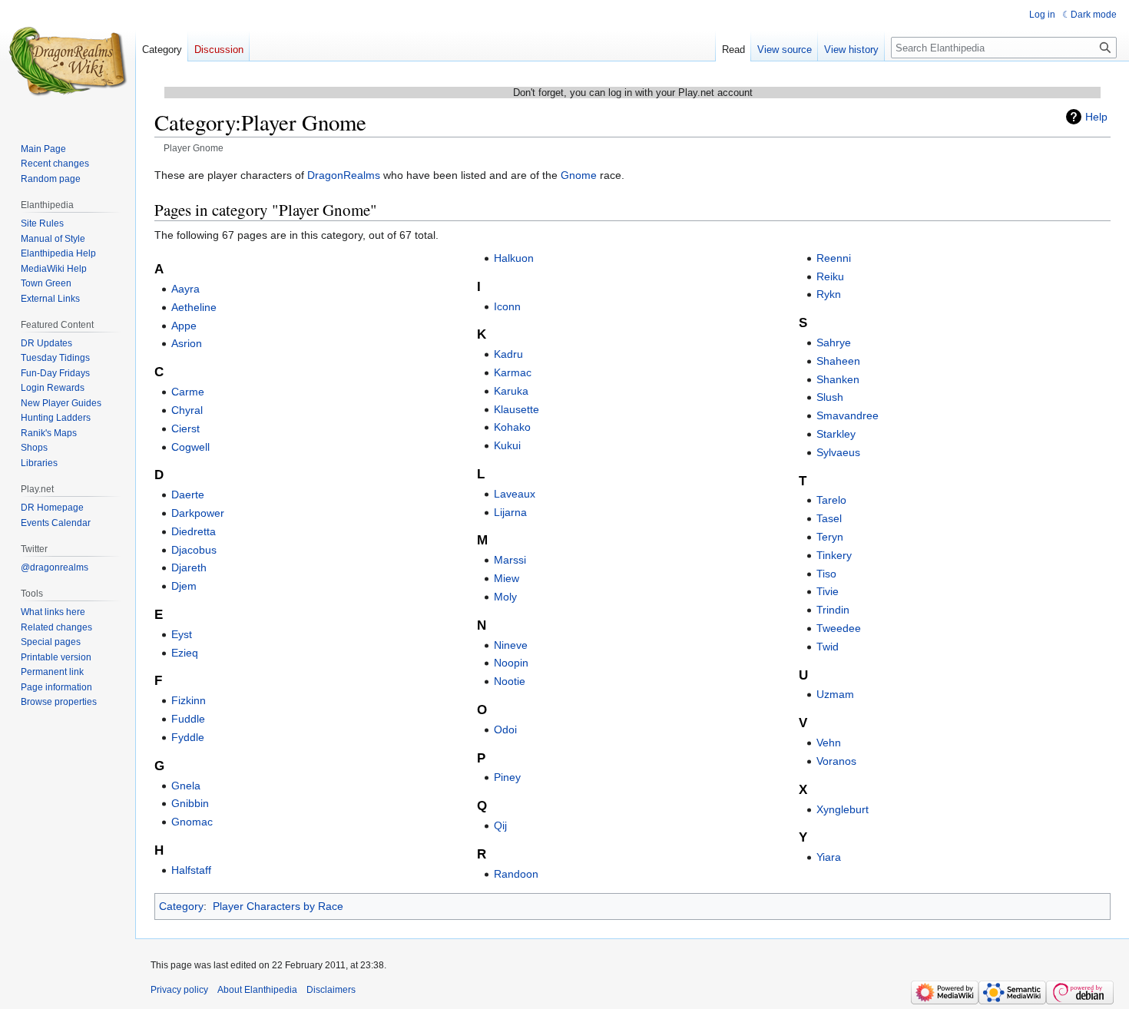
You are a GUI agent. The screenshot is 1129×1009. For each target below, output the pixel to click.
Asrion (186, 343)
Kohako (512, 427)
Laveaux (514, 494)
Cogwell (190, 447)
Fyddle (187, 737)
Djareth (189, 567)
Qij (500, 825)
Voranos (836, 761)
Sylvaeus (838, 452)
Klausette (516, 409)
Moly (505, 597)
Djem (184, 586)
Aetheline (194, 307)
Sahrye (833, 342)
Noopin (511, 663)
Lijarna (510, 512)
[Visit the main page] (67, 61)
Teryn (829, 537)
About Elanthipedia (257, 989)
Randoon (516, 874)
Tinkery (834, 555)
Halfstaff (191, 870)
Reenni (833, 258)
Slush (829, 397)
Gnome (579, 175)
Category (181, 906)
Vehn (828, 742)
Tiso (826, 573)
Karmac (512, 372)
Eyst (181, 634)
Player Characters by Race (278, 906)
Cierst (185, 428)
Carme (187, 391)
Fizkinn (188, 700)
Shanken (837, 379)
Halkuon (514, 258)
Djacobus (194, 550)
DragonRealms (343, 175)
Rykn (828, 294)
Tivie (827, 591)
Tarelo (831, 500)
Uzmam (835, 694)
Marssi (510, 560)
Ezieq (184, 653)
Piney (507, 777)
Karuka (511, 391)
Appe (184, 325)
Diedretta (193, 531)
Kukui (507, 445)
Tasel (829, 518)
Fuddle (188, 719)
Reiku (830, 276)
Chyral (187, 410)
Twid (827, 646)
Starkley (836, 434)
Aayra (185, 289)
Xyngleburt (842, 809)
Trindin (832, 610)
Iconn (507, 306)
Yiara (828, 857)
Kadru (508, 354)
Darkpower (197, 513)
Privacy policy (179, 989)
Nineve (511, 645)
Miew (506, 578)
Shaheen (838, 361)
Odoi (505, 729)
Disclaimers (331, 989)
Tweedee (838, 628)
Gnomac (192, 821)
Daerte (187, 494)
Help (1096, 117)
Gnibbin (190, 803)
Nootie (509, 681)
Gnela (185, 785)
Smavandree (847, 415)
